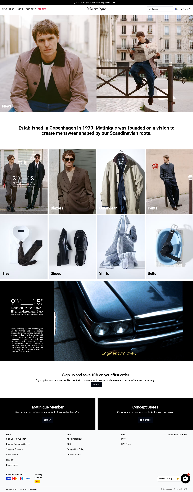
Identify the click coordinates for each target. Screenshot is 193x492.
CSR (69, 444)
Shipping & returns (14, 449)
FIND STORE (145, 420)
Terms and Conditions (28, 489)
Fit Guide (10, 460)
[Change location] (176, 9)
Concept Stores (74, 454)
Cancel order (12, 465)
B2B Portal (126, 444)
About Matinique (74, 439)
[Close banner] (189, 2)
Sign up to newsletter (16, 439)
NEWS (4, 9)
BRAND (20, 9)
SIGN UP (96, 385)
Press (123, 439)
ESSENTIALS (31, 9)
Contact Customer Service (18, 444)
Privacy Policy (11, 489)
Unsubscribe (12, 454)
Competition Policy (75, 449)
